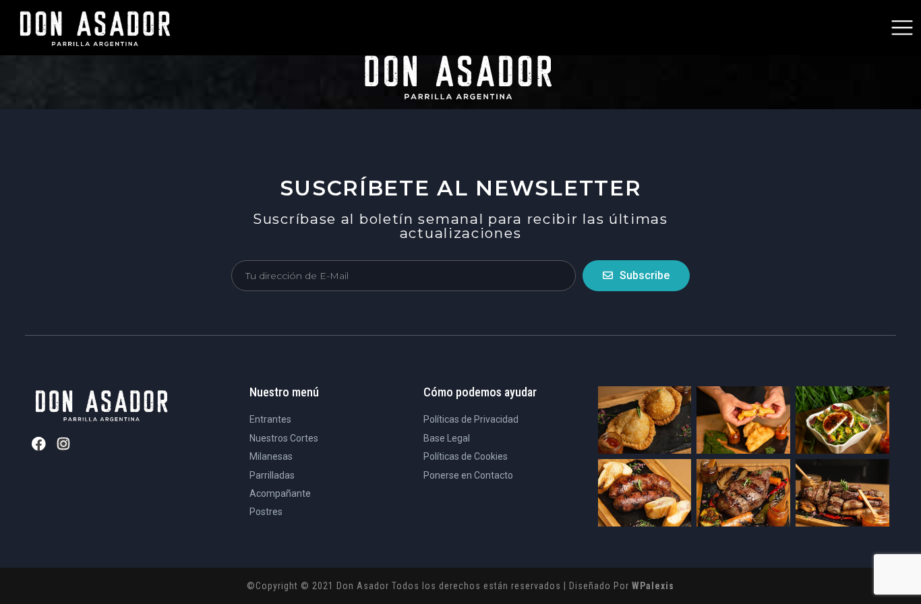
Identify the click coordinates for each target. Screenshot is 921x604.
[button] (902, 28)
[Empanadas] (645, 420)
